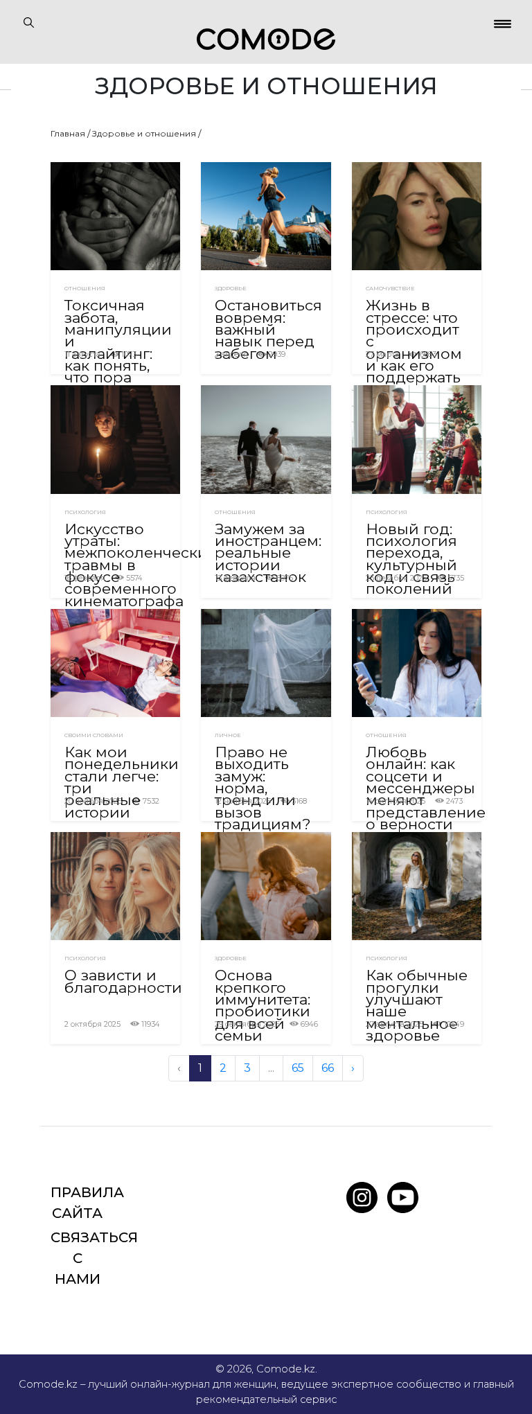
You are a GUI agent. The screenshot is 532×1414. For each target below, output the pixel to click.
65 (298, 1068)
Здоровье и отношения (144, 133)
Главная (68, 133)
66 (327, 1068)
